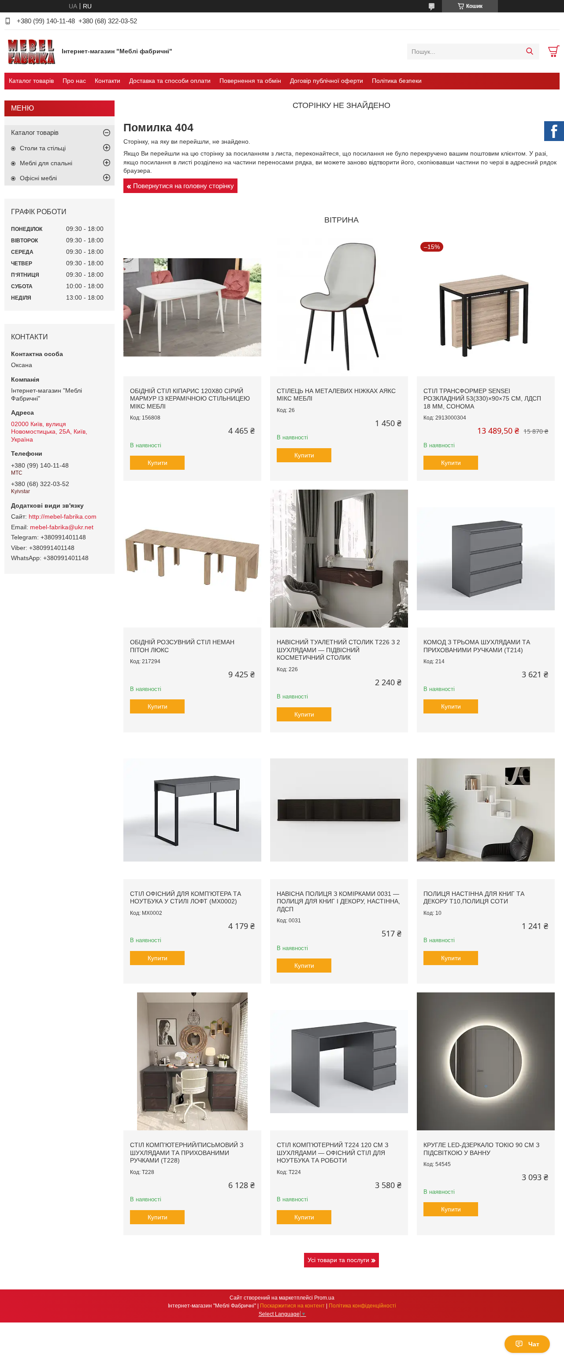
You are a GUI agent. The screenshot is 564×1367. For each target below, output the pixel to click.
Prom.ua (324, 1298)
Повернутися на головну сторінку (183, 185)
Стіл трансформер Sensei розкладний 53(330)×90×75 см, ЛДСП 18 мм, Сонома (482, 398)
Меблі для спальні (46, 163)
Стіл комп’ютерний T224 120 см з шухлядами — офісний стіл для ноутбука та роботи (332, 1152)
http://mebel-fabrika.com (62, 516)
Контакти (107, 80)
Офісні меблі (38, 178)
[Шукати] (529, 51)
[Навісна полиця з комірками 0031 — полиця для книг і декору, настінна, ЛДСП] (339, 810)
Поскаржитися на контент (292, 1306)
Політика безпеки (397, 80)
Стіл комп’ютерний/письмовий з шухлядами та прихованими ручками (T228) (186, 1152)
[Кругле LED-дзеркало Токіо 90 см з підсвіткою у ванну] (486, 1061)
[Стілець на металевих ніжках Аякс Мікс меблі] (339, 307)
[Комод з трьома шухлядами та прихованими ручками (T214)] (486, 559)
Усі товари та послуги (338, 1259)
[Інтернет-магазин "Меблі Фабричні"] (30, 51)
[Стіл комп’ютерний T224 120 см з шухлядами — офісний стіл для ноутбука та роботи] (339, 1061)
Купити (157, 462)
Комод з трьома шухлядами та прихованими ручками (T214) (476, 646)
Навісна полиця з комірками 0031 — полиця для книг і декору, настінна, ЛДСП (338, 901)
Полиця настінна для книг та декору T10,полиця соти (473, 897)
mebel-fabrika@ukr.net (61, 527)
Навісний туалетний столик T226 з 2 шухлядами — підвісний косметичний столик (338, 650)
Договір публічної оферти (326, 80)
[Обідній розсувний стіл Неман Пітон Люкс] (192, 559)
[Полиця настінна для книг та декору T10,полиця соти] (486, 810)
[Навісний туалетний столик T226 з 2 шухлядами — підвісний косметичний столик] (339, 559)
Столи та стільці (43, 148)
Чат (533, 1344)
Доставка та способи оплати (170, 80)
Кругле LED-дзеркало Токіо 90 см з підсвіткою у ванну (481, 1148)
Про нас (74, 80)
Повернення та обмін (250, 80)
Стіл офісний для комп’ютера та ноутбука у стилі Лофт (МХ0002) (185, 897)
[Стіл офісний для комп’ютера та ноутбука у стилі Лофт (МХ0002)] (192, 810)
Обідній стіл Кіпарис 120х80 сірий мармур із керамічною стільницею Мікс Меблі (190, 398)
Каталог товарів (31, 80)
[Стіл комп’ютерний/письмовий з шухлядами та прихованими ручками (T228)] (192, 1061)
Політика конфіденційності (362, 1306)
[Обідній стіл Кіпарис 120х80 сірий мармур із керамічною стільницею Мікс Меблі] (192, 307)
